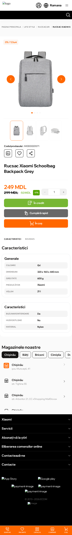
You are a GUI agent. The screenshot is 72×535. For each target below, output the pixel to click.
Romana (55, 5)
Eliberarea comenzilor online (22, 446)
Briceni (39, 354)
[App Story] (18, 478)
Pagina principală (11, 27)
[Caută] (68, 15)
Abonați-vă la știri (14, 438)
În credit (39, 203)
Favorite (22, 532)
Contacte (9, 464)
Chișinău (10, 354)
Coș (66, 532)
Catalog (37, 532)
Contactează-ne (13, 455)
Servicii (7, 428)
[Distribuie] (31, 153)
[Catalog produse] (66, 5)
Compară (52, 532)
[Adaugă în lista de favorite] (19, 153)
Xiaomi (7, 419)
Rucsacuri (44, 27)
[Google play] (54, 478)
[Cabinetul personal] (38, 5)
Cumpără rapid (39, 213)
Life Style (29, 27)
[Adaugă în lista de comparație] (8, 153)
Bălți (25, 354)
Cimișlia (56, 354)
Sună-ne (7, 530)
